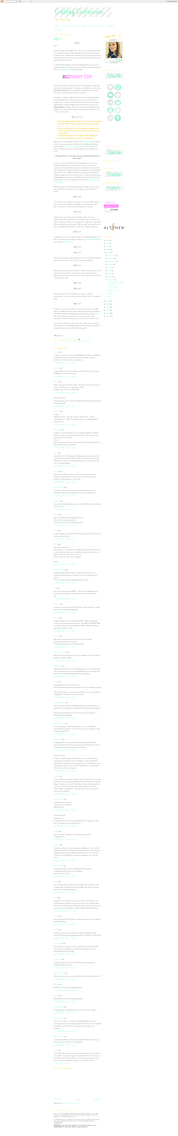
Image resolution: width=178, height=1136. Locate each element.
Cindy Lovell (58, 943)
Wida (55, 1050)
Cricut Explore (67, 242)
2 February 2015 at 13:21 (64, 539)
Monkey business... (114, 290)
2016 (108, 249)
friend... (110, 293)
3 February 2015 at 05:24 (65, 810)
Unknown (57, 430)
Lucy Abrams (69, 146)
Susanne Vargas (59, 570)
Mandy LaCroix (59, 723)
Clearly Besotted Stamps (76, 341)
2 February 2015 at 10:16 (65, 406)
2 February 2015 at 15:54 (65, 613)
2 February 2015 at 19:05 (65, 677)
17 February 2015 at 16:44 (65, 1031)
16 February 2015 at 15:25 (65, 1013)
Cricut (89, 341)
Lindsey (56, 776)
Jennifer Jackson (59, 702)
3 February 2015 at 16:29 (65, 892)
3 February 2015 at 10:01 (65, 876)
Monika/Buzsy (58, 1007)
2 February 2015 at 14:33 (65, 583)
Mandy (56, 352)
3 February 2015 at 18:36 (65, 911)
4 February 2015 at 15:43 (65, 954)
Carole (56, 916)
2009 (108, 316)
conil (55, 898)
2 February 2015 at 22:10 (65, 718)
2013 (107, 304)
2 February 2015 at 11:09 (65, 496)
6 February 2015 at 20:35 (65, 979)
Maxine (56, 636)
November (111, 255)
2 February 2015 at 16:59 (65, 631)
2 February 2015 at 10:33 (65, 448)
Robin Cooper (58, 1036)
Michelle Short (58, 487)
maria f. (56, 368)
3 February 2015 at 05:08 (65, 794)
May (109, 270)
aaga (55, 882)
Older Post (97, 1099)
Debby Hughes (59, 973)
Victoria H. (57, 739)
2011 (107, 310)
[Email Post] (78, 339)
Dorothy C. (57, 959)
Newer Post (58, 1099)
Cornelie (56, 604)
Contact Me (66, 26)
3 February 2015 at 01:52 (65, 771)
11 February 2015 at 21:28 (65, 1002)
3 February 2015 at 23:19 (65, 925)
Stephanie (87, 142)
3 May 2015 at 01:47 (62, 1063)
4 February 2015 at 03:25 (65, 938)
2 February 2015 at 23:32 (65, 734)
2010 (108, 313)
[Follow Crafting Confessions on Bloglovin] (110, 90)
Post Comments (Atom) (71, 1103)
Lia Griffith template (92, 239)
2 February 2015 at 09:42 (65, 392)
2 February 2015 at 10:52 (65, 482)
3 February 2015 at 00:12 (65, 750)
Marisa (56, 618)
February (111, 280)
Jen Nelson (86, 146)
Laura (56, 930)
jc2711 (55, 544)
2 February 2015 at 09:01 (65, 376)
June (109, 267)
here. (97, 314)
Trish (55, 530)
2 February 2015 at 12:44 (65, 525)
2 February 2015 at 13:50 (65, 564)
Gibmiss (56, 411)
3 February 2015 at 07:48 (65, 840)
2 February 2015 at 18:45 (65, 647)
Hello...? (57, 39)
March (110, 277)
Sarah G (56, 845)
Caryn (56, 382)
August (110, 264)
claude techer (58, 799)
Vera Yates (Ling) (60, 652)
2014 (107, 301)
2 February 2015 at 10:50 (65, 466)
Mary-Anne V (58, 1018)
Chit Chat (63, 341)
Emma (56, 471)
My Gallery (110, 26)
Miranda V (57, 666)
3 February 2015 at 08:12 (65, 860)
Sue (55, 588)
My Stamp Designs (80, 26)
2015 (107, 253)
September (112, 261)
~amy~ (56, 514)
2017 (107, 246)
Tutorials (58, 30)
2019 (108, 240)
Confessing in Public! (97, 26)
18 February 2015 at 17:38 (65, 1045)
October (111, 258)
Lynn (55, 453)
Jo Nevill (77, 146)
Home (57, 26)
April (110, 274)
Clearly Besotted (65, 69)
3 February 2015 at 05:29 (65, 826)
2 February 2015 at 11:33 (64, 509)
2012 (108, 307)
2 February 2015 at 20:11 (65, 697)
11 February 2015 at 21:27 (65, 990)
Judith (56, 682)
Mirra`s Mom (58, 866)
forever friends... (113, 287)
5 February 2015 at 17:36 (65, 968)
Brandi (56, 984)
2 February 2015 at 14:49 (65, 599)
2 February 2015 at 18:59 (65, 661)
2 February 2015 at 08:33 (65, 363)
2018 (108, 243)
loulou (56, 831)
